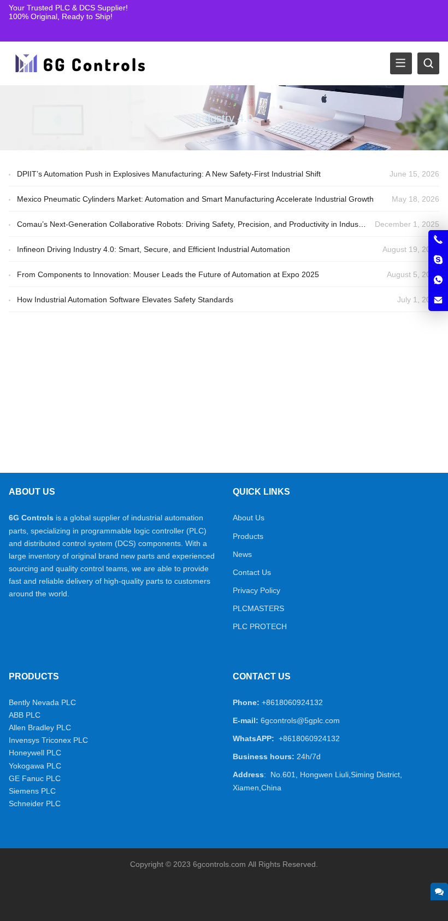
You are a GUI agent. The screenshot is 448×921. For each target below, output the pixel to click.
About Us (248, 517)
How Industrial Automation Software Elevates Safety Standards (125, 299)
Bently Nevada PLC (42, 702)
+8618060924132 (292, 702)
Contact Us (252, 572)
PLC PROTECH (260, 626)
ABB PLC (24, 715)
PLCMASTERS (258, 608)
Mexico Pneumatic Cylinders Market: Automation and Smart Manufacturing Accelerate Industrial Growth (195, 199)
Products (248, 536)
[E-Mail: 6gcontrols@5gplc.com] (438, 300)
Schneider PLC (35, 803)
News (242, 554)
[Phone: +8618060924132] (438, 240)
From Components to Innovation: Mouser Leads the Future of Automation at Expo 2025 (168, 274)
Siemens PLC (32, 791)
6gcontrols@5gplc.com (300, 720)
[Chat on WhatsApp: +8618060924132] (438, 280)
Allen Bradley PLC (40, 727)
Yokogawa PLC (35, 765)
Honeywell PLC (35, 752)
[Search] (428, 63)
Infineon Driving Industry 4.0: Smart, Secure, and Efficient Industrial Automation (153, 249)
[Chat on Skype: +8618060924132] (438, 260)
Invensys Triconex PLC (48, 740)
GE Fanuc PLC (35, 778)
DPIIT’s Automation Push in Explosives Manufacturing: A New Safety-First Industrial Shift (169, 173)
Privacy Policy (256, 590)
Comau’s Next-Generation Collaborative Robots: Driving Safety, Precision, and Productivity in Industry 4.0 (198, 224)
